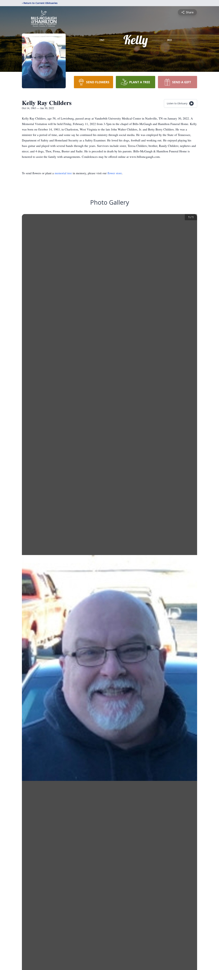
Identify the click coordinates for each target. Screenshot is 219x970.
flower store (114, 173)
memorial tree (63, 173)
